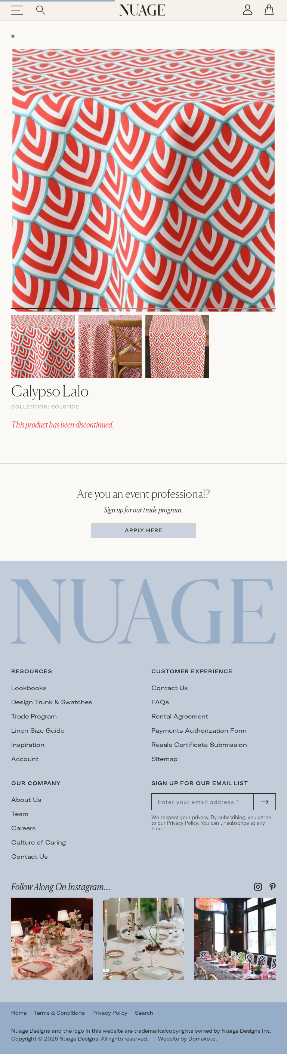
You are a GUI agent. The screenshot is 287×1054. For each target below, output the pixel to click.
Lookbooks (29, 688)
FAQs (160, 702)
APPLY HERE (143, 530)
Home (19, 1013)
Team (19, 814)
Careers (23, 828)
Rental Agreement (179, 716)
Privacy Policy (182, 822)
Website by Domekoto (187, 1039)
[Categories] (13, 36)
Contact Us (169, 688)
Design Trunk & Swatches (51, 702)
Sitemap (164, 759)
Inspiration (27, 744)
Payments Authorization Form (199, 730)
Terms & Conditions (59, 1013)
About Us (26, 799)
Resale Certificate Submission (199, 744)
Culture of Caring (38, 842)
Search (144, 1013)
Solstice (65, 407)
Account (24, 759)
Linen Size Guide (37, 730)
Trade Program (34, 716)
